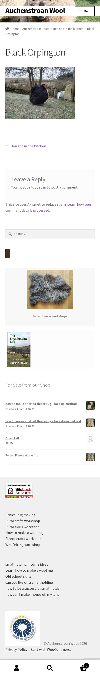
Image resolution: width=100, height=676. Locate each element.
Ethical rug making (20, 514)
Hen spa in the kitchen (68, 29)
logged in (38, 187)
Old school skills (18, 576)
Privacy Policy (16, 649)
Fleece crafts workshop (23, 538)
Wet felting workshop (22, 544)
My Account (16, 668)
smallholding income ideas (26, 564)
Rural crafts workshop (22, 520)
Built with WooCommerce (51, 649)
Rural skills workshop (22, 526)
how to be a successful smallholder (33, 588)
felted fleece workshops (50, 316)
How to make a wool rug (24, 532)
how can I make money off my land (32, 594)
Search (50, 668)
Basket (77, 664)
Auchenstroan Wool (35, 10)
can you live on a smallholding (29, 582)
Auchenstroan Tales (36, 29)
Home (15, 29)
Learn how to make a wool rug (29, 570)
